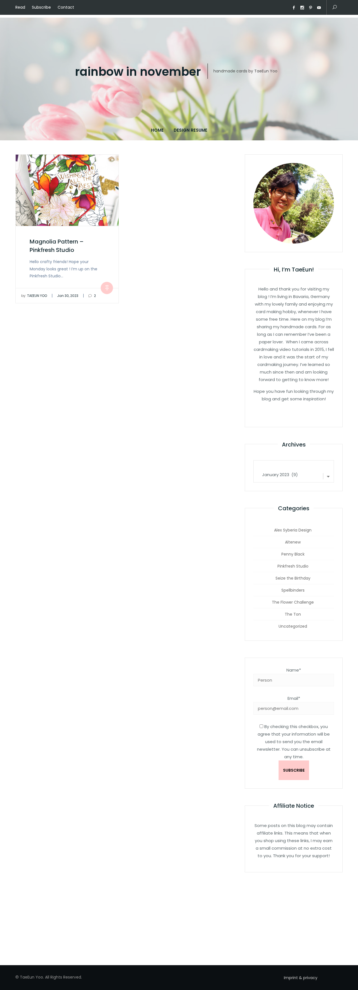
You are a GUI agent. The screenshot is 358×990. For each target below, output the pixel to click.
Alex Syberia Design (293, 530)
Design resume (190, 130)
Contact (66, 7)
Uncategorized (293, 626)
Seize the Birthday (292, 578)
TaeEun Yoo (34, 295)
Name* (293, 670)
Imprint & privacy (300, 977)
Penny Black (293, 554)
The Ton (293, 614)
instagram (302, 7)
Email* (294, 698)
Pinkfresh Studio (292, 566)
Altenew (293, 542)
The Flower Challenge (293, 602)
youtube (318, 7)
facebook (293, 7)
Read (20, 7)
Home (157, 130)
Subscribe (41, 7)
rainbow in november (138, 72)
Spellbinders (293, 590)
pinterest (310, 7)
